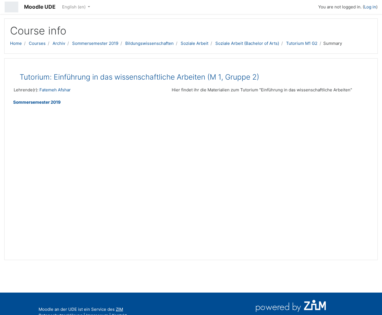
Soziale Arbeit (194, 43)
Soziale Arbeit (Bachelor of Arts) (247, 43)
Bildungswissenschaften (149, 43)
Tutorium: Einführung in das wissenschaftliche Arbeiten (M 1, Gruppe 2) (139, 77)
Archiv (59, 43)
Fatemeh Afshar (55, 89)
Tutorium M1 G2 (301, 43)
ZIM (119, 309)
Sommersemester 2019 (95, 43)
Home (16, 43)
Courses (37, 43)
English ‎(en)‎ (74, 7)
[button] (311, 6)
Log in (370, 7)
